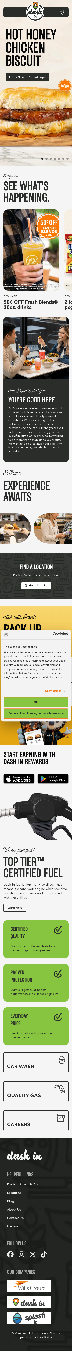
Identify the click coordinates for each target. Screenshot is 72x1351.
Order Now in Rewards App (27, 77)
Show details (53, 690)
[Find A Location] (62, 12)
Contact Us (15, 1218)
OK (36, 702)
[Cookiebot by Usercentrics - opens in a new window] (52, 634)
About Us (14, 1209)
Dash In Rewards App (23, 1184)
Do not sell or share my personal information (36, 713)
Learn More (15, 908)
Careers (13, 1226)
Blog (10, 1201)
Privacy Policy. (43, 1337)
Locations (14, 1193)
